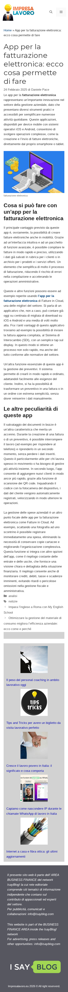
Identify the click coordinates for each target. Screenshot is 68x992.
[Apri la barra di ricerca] (51, 12)
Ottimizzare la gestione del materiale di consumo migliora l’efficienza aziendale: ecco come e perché (32, 623)
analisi (13, 596)
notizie (13, 601)
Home (8, 30)
